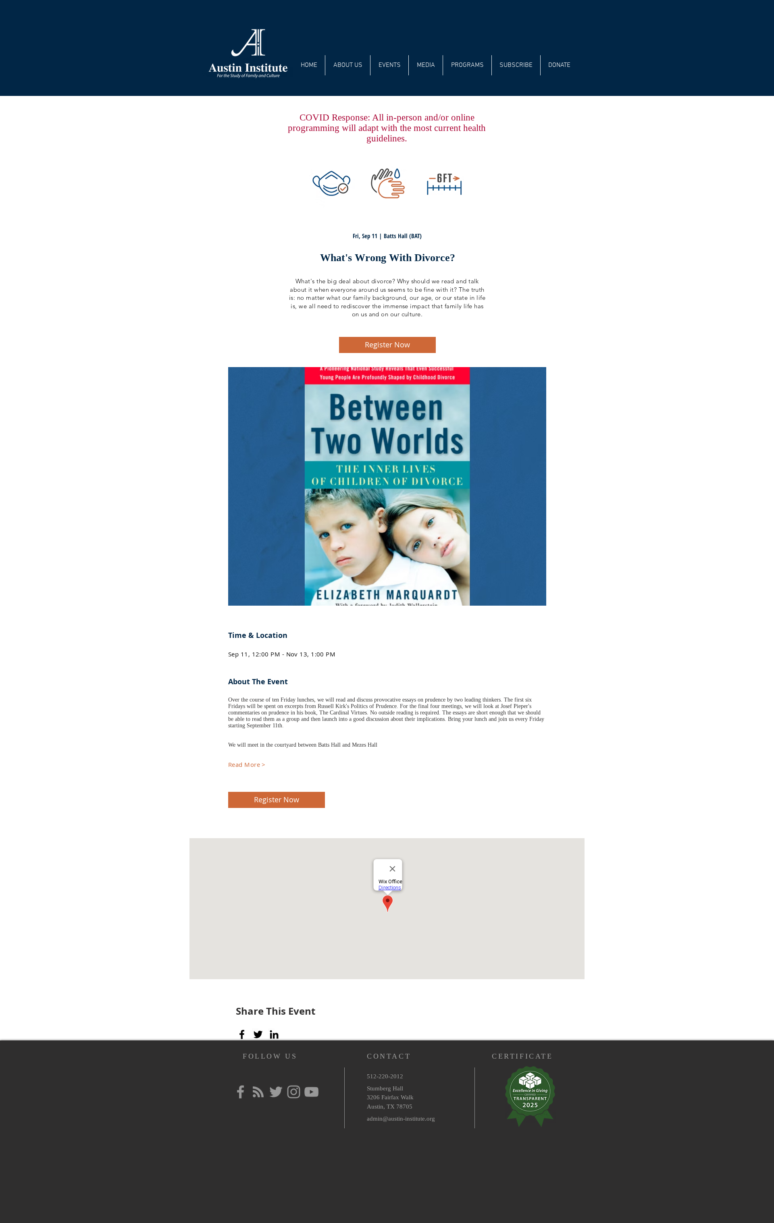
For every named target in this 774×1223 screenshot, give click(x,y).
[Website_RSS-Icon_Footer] (258, 1091)
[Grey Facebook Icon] (240, 1091)
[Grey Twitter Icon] (276, 1091)
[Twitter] (258, 1034)
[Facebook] (242, 1034)
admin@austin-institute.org (401, 1118)
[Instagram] (293, 1091)
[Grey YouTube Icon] (311, 1091)
